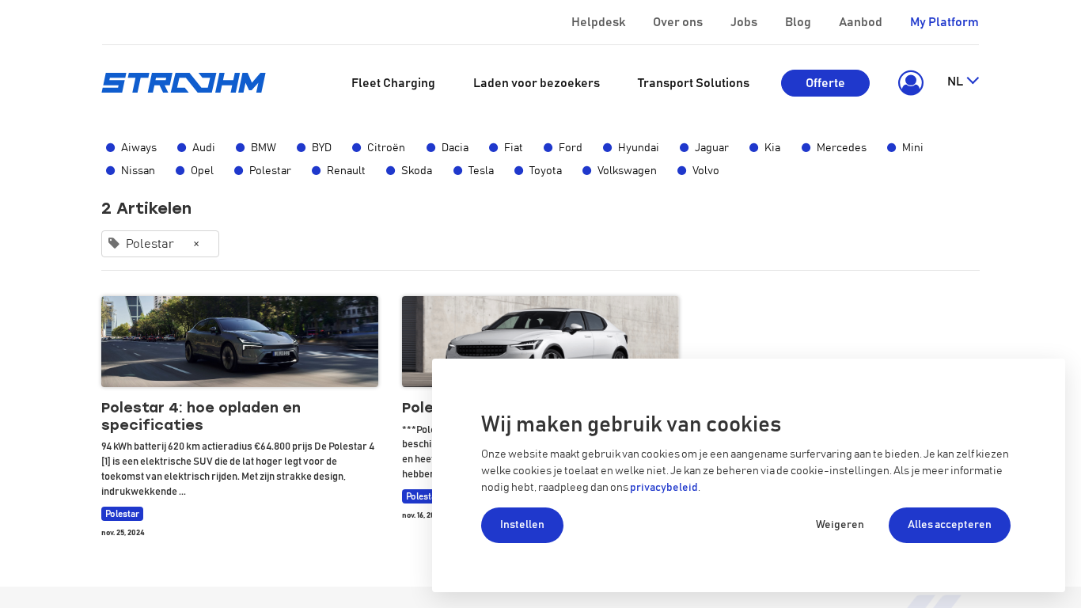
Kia (772, 148)
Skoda (416, 171)
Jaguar (712, 148)
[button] (908, 83)
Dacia (455, 148)
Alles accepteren (950, 524)
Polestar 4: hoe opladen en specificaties (201, 417)
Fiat (513, 148)
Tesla (481, 171)
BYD (322, 148)
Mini (913, 148)
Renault (346, 171)
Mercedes (842, 148)
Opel (202, 171)
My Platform (944, 22)
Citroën (386, 148)
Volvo (705, 171)
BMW (263, 148)
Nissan (138, 171)
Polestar (270, 171)
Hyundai (638, 148)
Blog (798, 22)
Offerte (825, 83)
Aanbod (860, 22)
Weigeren (840, 524)
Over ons (678, 22)
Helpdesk (598, 22)
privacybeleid (664, 487)
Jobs (743, 22)
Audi (203, 148)
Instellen (522, 524)
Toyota (545, 171)
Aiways (139, 148)
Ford (570, 148)
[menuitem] (393, 83)
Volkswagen (627, 171)
